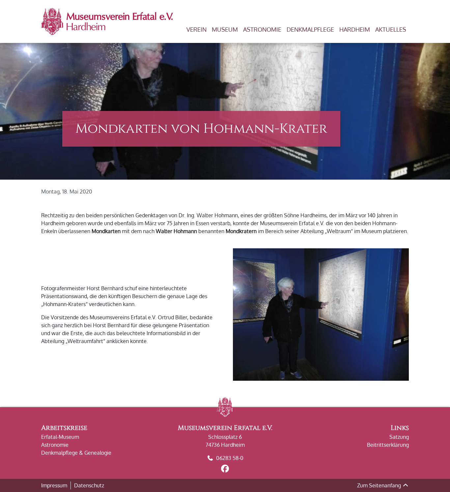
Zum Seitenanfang (379, 485)
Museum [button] (225, 29)
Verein (196, 29)
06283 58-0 (229, 458)
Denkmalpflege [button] (310, 29)
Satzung (399, 437)
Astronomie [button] (262, 29)
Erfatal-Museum (60, 437)
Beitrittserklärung (388, 444)
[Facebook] (225, 469)
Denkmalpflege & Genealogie (76, 452)
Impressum (54, 485)
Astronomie (55, 444)
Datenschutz (89, 485)
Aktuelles (390, 29)
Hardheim (354, 29)
